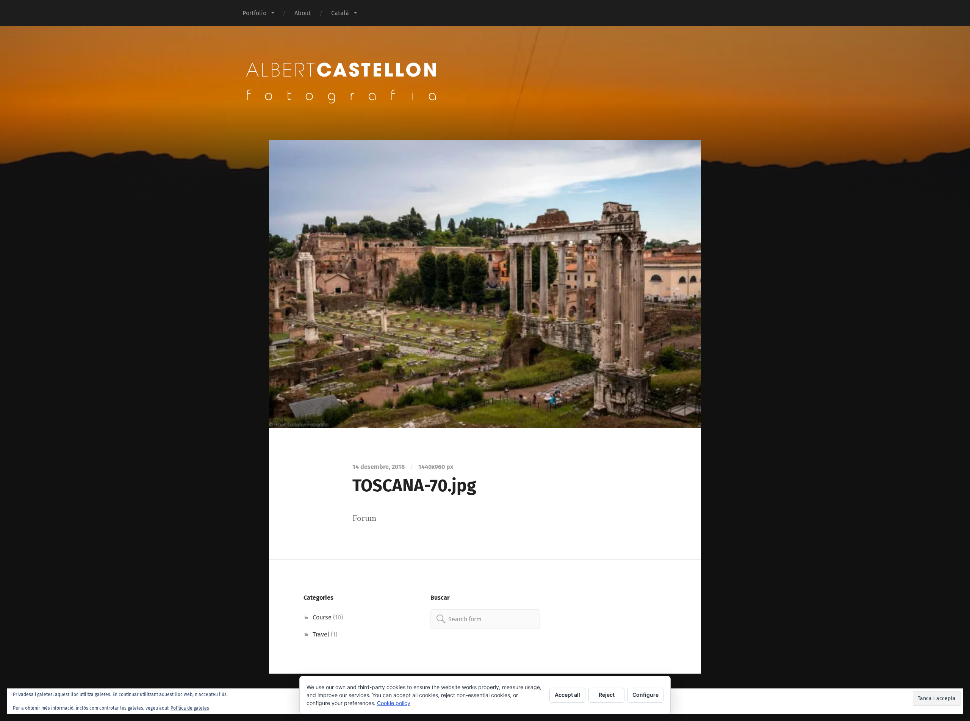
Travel (321, 634)
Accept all (567, 694)
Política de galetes (190, 708)
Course (322, 617)
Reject (607, 694)
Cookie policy (393, 703)
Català (340, 13)
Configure (645, 694)
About (302, 13)
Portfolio (254, 13)
